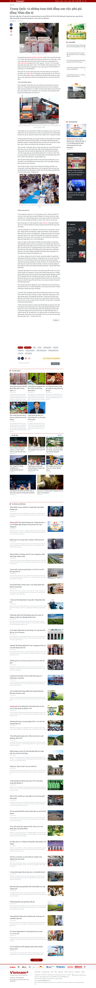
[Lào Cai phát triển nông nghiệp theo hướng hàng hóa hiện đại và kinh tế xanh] (55, 695)
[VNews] (84, 967)
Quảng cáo (77, 971)
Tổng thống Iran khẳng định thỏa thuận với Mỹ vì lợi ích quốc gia (72, 242)
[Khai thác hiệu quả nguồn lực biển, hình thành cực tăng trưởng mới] (55, 890)
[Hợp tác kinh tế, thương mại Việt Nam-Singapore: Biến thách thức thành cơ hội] (55, 558)
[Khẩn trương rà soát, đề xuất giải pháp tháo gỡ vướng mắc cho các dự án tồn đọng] (55, 755)
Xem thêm (36, 960)
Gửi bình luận (55, 363)
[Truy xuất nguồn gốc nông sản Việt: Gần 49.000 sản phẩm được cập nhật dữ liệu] (55, 830)
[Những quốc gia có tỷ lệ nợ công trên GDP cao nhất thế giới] (55, 665)
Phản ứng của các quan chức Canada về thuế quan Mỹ (27, 540)
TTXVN (66, 971)
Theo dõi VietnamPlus (47, 358)
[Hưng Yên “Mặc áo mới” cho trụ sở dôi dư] (55, 770)
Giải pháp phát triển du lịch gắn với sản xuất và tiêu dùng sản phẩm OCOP (27, 707)
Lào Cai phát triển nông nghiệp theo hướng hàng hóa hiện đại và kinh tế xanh (26, 692)
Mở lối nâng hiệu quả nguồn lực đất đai (22, 902)
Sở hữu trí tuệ (37, 971)
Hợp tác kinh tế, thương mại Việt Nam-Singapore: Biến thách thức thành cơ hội (27, 555)
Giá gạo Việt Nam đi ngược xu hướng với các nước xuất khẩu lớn (76, 68)
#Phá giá (20, 347)
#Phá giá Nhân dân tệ (53, 350)
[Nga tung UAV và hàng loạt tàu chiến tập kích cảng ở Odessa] (82, 230)
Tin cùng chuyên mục (19, 504)
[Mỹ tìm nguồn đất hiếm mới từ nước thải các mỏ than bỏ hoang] (55, 815)
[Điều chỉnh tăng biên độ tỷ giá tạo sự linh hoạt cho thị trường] (18, 408)
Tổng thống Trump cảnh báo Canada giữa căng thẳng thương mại (27, 508)
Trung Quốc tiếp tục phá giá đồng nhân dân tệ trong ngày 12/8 (18, 388)
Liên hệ (82, 971)
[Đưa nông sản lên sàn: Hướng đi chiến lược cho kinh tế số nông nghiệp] (82, 254)
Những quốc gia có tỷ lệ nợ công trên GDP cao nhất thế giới (27, 662)
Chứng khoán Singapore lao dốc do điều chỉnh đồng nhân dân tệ (36, 388)
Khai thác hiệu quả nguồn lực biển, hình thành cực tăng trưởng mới (27, 888)
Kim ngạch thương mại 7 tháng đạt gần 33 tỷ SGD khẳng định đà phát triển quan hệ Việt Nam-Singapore (27, 524)
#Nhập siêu (20, 350)
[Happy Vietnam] (40, 967)
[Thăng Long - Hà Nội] (80, 1)
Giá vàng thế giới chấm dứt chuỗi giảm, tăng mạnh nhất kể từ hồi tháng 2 (76, 61)
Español (69, 1)
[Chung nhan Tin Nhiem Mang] (79, 975)
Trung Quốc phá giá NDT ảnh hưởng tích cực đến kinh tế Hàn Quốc (36, 417)
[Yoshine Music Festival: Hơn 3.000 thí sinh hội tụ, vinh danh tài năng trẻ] (76, 163)
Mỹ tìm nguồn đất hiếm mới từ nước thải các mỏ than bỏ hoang (28, 812)
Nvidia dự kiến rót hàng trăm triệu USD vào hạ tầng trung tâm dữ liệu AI (26, 782)
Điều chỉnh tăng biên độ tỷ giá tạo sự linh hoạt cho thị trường (18, 417)
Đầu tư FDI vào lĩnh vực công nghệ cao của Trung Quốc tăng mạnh (27, 797)
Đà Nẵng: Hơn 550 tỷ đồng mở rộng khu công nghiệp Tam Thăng (28, 843)
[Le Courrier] (70, 967)
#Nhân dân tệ (28, 347)
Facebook (11, 24)
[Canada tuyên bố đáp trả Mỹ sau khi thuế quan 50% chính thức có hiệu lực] (55, 680)
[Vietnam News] (60, 967)
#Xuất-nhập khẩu (47, 347)
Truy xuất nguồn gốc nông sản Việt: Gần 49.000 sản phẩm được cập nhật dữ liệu (26, 827)
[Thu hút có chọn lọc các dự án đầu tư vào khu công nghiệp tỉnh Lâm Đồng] (55, 861)
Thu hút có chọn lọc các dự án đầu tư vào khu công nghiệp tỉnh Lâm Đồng (26, 858)
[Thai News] (34, 967)
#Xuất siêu (55, 347)
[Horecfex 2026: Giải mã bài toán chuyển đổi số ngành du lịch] (76, 185)
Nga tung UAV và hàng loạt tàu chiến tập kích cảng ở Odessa (72, 230)
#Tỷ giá (39, 347)
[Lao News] (30, 967)
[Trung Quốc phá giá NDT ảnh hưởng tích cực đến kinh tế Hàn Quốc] (36, 408)
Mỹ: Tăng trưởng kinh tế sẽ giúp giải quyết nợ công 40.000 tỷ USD (26, 932)
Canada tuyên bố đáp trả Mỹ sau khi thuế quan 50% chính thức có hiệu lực (26, 677)
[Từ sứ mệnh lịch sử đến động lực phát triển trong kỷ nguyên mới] (55, 951)
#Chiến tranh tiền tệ (30, 350)
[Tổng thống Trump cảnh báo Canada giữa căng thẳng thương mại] (55, 511)
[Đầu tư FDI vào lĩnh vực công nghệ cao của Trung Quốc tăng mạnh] (55, 800)
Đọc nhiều (72, 42)
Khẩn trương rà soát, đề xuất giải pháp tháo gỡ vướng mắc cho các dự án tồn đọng (27, 752)
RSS (52, 971)
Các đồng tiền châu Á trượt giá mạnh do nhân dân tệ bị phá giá (54, 388)
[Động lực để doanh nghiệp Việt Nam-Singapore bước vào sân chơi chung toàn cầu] (55, 649)
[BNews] (19, 967)
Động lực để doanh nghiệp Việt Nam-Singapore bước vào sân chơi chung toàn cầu (28, 646)
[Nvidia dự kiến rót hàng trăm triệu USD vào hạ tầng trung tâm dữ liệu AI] (55, 785)
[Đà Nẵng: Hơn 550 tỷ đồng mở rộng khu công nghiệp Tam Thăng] (55, 846)
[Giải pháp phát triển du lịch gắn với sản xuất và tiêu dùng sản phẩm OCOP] (55, 710)
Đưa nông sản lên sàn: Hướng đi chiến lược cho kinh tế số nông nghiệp (72, 255)
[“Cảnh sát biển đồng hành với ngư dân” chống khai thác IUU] (55, 604)
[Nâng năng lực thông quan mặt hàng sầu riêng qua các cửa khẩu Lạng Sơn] (55, 920)
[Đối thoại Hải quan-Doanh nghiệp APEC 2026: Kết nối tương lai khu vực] (55, 725)
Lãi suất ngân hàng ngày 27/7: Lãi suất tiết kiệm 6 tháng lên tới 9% (76, 75)
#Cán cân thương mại (41, 350)
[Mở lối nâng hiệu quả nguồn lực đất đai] (55, 906)
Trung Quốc (29, 353)
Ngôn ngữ (61, 971)
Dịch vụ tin (71, 971)
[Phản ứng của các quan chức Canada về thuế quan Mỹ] (55, 544)
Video (71, 154)
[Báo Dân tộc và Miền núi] (11, 967)
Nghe (71, 234)
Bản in (11, 31)
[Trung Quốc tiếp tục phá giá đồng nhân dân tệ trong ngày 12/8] (18, 379)
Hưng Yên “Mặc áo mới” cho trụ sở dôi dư (23, 766)
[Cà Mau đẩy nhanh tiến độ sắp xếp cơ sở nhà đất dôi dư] (55, 876)
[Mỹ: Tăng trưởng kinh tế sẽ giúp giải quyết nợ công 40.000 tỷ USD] (55, 935)
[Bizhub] (24, 967)
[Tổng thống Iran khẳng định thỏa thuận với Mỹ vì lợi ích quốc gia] (82, 242)
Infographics (73, 122)
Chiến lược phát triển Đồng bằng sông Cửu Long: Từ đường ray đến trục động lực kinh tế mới (26, 616)
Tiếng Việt (57, 1)
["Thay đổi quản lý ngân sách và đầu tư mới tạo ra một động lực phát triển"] (55, 740)
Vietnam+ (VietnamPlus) (20, 1)
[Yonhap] (50, 967)
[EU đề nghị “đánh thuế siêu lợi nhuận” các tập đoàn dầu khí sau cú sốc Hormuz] (55, 634)
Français (65, 1)
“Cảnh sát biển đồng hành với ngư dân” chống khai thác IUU (27, 601)
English (61, 1)
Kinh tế (12, 5)
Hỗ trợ (55, 971)
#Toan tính (20, 353)
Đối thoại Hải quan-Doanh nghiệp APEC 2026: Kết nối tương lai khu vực (27, 722)
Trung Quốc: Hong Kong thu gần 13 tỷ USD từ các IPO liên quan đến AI (27, 570)
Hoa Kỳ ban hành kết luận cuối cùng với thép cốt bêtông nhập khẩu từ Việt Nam (76, 45)
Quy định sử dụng (45, 971)
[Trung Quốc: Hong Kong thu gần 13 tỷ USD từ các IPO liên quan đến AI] (55, 573)
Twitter (11, 28)
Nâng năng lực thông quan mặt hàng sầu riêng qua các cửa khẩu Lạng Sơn (27, 917)
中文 (73, 1)
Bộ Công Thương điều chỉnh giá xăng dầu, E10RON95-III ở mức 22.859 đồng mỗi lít (75, 54)
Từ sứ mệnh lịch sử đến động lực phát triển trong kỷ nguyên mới (26, 948)
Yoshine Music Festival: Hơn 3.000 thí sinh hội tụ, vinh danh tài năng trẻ (76, 172)
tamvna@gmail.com (64, 976)
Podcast (72, 224)
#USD (34, 347)
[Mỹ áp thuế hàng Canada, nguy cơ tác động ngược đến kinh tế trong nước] (55, 589)
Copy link (11, 34)
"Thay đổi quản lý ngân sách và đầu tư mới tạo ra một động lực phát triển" (26, 737)
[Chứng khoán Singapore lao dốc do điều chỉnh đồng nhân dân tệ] (36, 379)
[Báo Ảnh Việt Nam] (78, 967)
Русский (76, 1)
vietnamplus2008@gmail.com (43, 980)
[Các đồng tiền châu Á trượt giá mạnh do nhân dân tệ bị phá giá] (54, 379)
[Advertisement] (39, 332)
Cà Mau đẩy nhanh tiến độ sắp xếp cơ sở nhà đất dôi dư (27, 872)
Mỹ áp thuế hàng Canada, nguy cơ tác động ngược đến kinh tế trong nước (27, 586)
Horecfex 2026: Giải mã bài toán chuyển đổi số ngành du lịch (76, 195)
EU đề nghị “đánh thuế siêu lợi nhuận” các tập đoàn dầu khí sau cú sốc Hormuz (27, 631)
